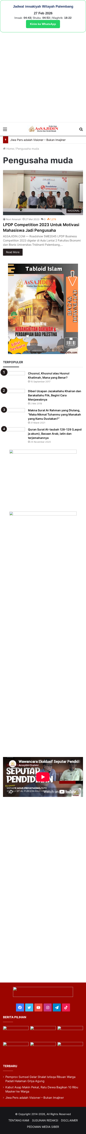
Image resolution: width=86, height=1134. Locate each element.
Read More (13, 252)
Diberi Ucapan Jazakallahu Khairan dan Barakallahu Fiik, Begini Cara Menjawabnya (54, 395)
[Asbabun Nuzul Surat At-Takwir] (70, 1049)
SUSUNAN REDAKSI (45, 1120)
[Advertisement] (43, 77)
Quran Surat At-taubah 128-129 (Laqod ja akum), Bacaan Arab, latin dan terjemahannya (55, 433)
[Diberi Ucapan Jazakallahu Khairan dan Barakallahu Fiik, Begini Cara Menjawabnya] (14, 396)
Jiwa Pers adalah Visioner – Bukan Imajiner (38, 140)
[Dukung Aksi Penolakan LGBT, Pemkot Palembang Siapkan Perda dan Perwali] (16, 1033)
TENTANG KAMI (18, 1120)
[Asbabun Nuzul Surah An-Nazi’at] (43, 1049)
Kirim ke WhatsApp (43, 24)
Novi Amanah (13, 219)
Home (10, 148)
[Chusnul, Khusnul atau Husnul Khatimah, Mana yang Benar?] (14, 378)
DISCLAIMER (69, 1120)
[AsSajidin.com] (43, 129)
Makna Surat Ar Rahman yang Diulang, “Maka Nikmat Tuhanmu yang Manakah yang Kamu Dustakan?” (54, 414)
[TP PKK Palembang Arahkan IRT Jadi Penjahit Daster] (70, 1033)
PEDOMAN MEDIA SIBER (43, 1126)
